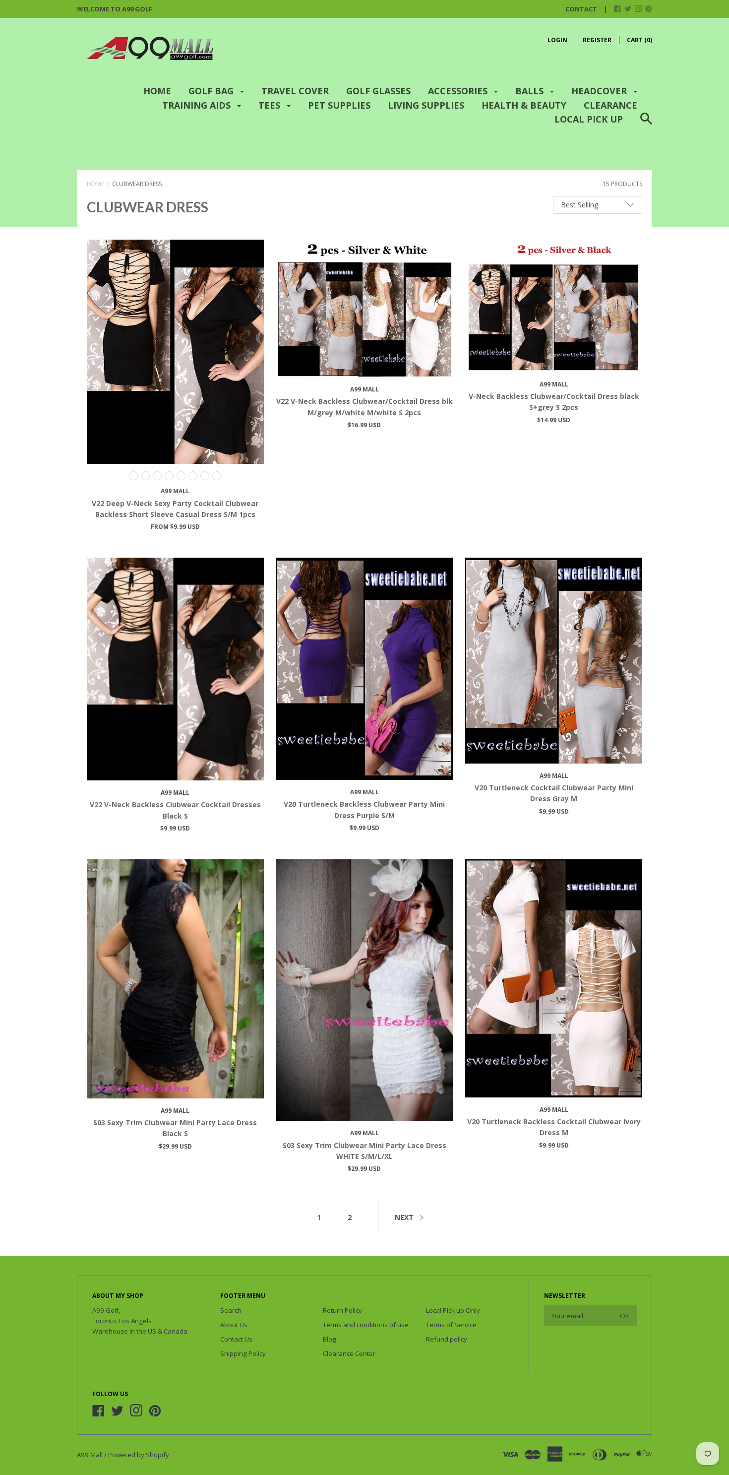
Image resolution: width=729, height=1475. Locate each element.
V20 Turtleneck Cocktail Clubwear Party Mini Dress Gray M (554, 793)
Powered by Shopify (138, 1454)
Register (597, 40)
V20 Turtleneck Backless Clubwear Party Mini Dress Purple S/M (364, 809)
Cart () (639, 40)
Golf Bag (212, 91)
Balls (530, 91)
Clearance (610, 105)
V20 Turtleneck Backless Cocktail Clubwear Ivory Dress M (554, 1127)
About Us (233, 1324)
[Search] (646, 124)
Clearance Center (349, 1353)
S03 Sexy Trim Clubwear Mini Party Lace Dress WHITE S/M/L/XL (364, 1151)
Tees (270, 105)
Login (557, 40)
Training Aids (197, 105)
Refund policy (446, 1339)
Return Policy (342, 1310)
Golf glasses (378, 91)
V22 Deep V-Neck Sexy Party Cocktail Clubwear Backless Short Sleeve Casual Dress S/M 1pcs (175, 509)
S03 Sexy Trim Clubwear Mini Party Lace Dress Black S (175, 1128)
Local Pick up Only (453, 1310)
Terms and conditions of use (366, 1324)
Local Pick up (588, 119)
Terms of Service (451, 1324)
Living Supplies (426, 105)
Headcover (600, 91)
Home (157, 91)
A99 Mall (175, 491)
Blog (329, 1339)
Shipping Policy (243, 1353)
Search (231, 1310)
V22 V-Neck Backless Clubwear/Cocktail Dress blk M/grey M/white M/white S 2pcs (364, 406)
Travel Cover (295, 91)
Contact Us (236, 1339)
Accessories (459, 91)
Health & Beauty (524, 105)
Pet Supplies (339, 105)
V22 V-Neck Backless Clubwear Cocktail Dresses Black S (175, 810)
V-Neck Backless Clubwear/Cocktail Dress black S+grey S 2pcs (554, 401)
